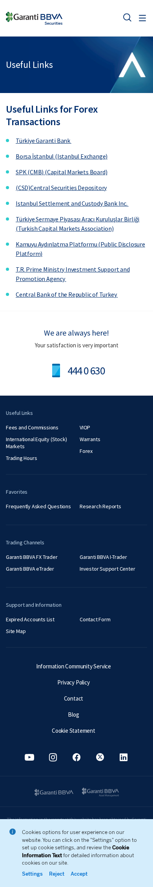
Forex (86, 450)
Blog (73, 714)
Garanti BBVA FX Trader (32, 556)
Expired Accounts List (30, 619)
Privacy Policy (73, 682)
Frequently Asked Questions (38, 506)
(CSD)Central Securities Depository (61, 188)
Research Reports (100, 506)
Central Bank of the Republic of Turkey (67, 294)
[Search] (127, 17)
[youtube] (29, 757)
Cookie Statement (73, 730)
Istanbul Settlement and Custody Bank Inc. (72, 203)
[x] (100, 757)
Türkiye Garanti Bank (43, 140)
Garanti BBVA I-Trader (103, 556)
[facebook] (76, 757)
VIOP (85, 427)
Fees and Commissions (32, 427)
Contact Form (95, 619)
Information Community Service (73, 666)
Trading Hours (21, 458)
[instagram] (53, 757)
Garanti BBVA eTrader (30, 568)
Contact (74, 698)
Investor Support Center (107, 568)
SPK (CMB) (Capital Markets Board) (61, 172)
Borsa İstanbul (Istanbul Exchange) (61, 156)
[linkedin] (123, 757)
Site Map (16, 631)
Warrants (90, 439)
